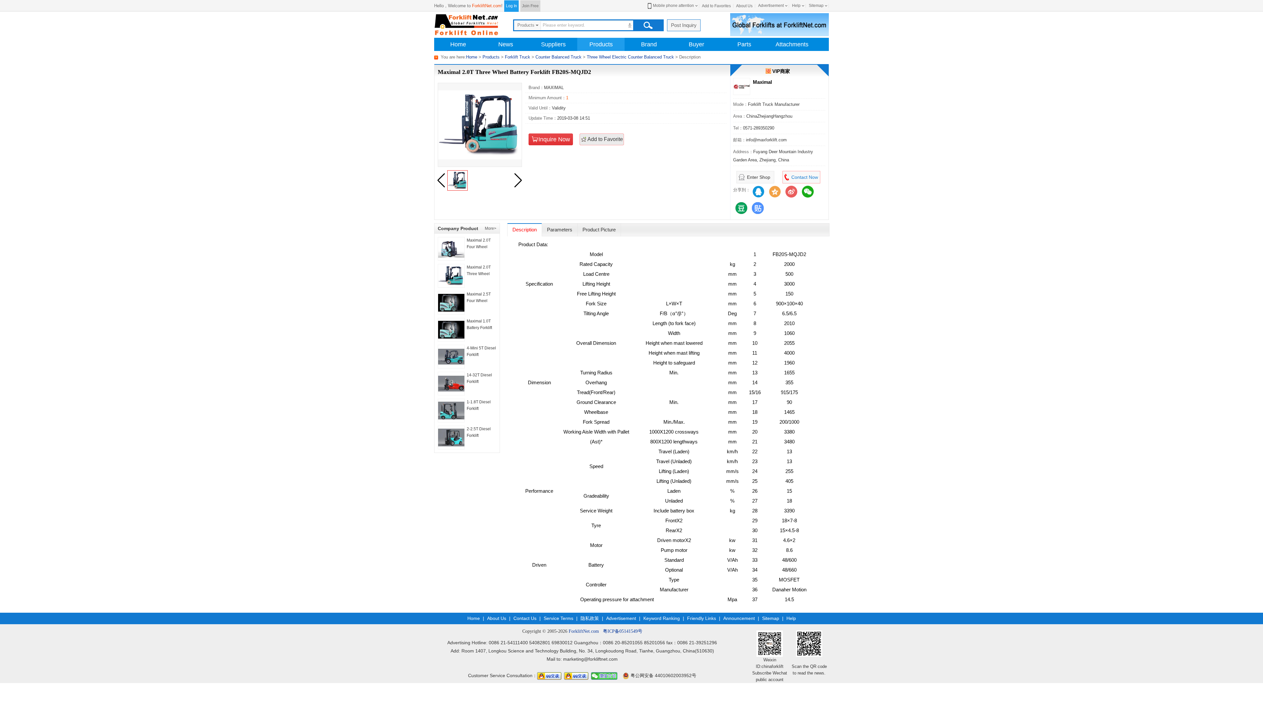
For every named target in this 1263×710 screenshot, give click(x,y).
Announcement (739, 618)
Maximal (762, 82)
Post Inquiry (684, 25)
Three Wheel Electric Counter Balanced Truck (630, 57)
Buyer (696, 44)
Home (458, 44)
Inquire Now (554, 139)
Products (601, 44)
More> (490, 228)
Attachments (792, 44)
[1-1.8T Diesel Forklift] (451, 410)
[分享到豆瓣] (741, 208)
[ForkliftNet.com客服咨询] (549, 675)
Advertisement (771, 5)
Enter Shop (758, 177)
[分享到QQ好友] (758, 191)
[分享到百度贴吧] (757, 208)
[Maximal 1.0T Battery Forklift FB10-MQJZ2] (451, 329)
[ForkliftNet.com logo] (467, 24)
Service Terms (558, 618)
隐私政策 (590, 618)
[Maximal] (741, 86)
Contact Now (804, 177)
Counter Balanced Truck (558, 57)
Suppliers (553, 44)
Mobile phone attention (673, 5)
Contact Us (524, 618)
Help (796, 5)
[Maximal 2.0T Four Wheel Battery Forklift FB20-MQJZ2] (451, 248)
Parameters (559, 229)
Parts (744, 44)
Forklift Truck (517, 57)
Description (524, 229)
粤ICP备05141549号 (622, 631)
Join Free (530, 6)
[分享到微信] (807, 191)
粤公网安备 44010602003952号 (662, 675)
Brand (649, 44)
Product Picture (599, 229)
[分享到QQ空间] (774, 191)
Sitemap (816, 5)
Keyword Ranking (661, 618)
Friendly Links (701, 618)
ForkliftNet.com (486, 5)
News (505, 44)
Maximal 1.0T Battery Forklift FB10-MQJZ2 (479, 328)
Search (648, 25)
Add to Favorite (605, 139)
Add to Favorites (716, 6)
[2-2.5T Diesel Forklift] (451, 437)
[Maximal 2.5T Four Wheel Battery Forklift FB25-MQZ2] (451, 302)
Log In (511, 6)
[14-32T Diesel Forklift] (451, 383)
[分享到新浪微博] (791, 191)
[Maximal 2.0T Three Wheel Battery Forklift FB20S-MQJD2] (451, 275)
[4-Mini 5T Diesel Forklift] (451, 356)
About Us (744, 6)
